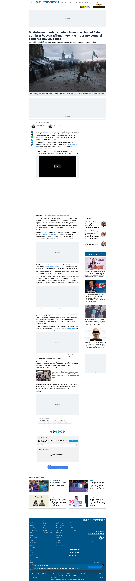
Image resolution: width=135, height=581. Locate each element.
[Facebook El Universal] (72, 553)
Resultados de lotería (60, 546)
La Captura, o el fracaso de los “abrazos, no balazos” (92, 225)
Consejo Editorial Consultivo (45, 573)
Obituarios (58, 528)
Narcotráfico (33, 542)
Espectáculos (33, 550)
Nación (38, 122)
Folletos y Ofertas (60, 523)
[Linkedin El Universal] (75, 555)
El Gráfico (58, 533)
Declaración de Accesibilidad (96, 573)
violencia (41, 424)
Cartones (32, 545)
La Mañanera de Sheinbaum (58, 420)
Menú (31, 562)
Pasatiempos (59, 542)
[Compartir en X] (32, 134)
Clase (44, 522)
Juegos (58, 540)
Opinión (88, 218)
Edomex (71, 522)
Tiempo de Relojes (47, 532)
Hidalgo (71, 527)
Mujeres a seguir (34, 525)
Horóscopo (59, 544)
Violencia (64, 573)
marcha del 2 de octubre (64, 422)
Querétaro (71, 528)
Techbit (32, 560)
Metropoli (32, 539)
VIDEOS (66, 2)
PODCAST (71, 2)
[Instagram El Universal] (70, 555)
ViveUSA (58, 539)
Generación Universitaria (59, 531)
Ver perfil (39, 126)
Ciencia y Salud (34, 557)
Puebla (71, 525)
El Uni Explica (33, 530)
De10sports (59, 535)
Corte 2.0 (32, 523)
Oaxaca (71, 523)
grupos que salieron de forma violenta (53, 266)
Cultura (32, 552)
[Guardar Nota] (32, 145)
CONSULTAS (85, 2)
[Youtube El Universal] (78, 553)
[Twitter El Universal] (75, 553)
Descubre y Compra (61, 522)
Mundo (31, 535)
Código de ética (57, 573)
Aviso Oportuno (60, 525)
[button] (99, 7)
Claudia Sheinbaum (44, 420)
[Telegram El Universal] (70, 553)
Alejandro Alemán (90, 221)
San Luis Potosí (73, 530)
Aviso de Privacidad (78, 573)
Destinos (45, 528)
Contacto (74, 575)
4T (54, 422)
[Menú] (31, 2)
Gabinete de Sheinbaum (33, 533)
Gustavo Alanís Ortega (92, 231)
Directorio (34, 573)
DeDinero (58, 537)
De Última (45, 527)
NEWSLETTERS (77, 2)
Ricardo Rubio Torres (91, 242)
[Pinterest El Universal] (72, 555)
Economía (32, 547)
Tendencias (33, 555)
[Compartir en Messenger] (32, 140)
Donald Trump (33, 537)
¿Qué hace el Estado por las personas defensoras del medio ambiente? (92, 235)
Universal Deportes (35, 549)
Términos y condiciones (64, 575)
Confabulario (33, 554)
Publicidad (69, 573)
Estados (32, 540)
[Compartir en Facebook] (32, 132)
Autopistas (45, 530)
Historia (86, 573)
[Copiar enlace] (32, 142)
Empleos (58, 527)
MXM (62, 2)
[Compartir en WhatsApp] (32, 137)
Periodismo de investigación (33, 528)
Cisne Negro (46, 533)
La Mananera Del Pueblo (45, 422)
